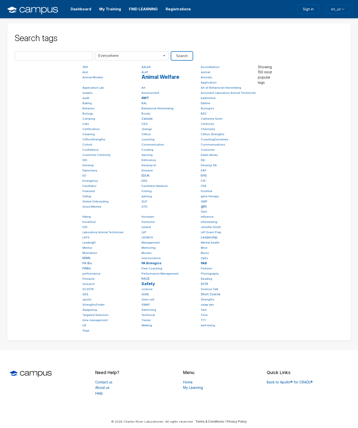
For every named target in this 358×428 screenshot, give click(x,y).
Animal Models (92, 77)
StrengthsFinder (93, 304)
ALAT (144, 72)
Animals (206, 77)
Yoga (85, 330)
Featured (88, 191)
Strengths (207, 299)
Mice (204, 247)
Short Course (210, 294)
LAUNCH (147, 237)
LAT (143, 232)
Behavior (88, 108)
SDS (85, 294)
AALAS (146, 67)
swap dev (207, 304)
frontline (206, 191)
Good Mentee (91, 206)
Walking (146, 325)
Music (205, 253)
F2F (203, 180)
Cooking (147, 149)
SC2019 (87, 289)
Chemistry (208, 129)
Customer (208, 149)
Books (146, 113)
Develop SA (209, 165)
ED (84, 175)
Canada (147, 118)
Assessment (150, 93)
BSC (204, 113)
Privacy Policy (237, 421)
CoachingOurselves (214, 139)
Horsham (147, 216)
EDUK (145, 175)
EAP (203, 170)
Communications (213, 144)
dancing (147, 155)
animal (205, 72)
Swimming (148, 310)
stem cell (147, 299)
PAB (204, 263)
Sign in (308, 9)
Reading (206, 278)
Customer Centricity (96, 155)
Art (143, 87)
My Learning (193, 387)
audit (85, 98)
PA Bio (87, 263)
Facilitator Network (154, 186)
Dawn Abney (209, 155)
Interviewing (209, 222)
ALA (85, 72)
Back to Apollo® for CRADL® (290, 382)
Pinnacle (88, 278)
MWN (86, 258)
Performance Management (160, 273)
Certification (91, 129)
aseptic (87, 93)
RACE (145, 278)
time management (95, 320)
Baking (87, 103)
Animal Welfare (160, 77)
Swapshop (89, 310)
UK (84, 325)
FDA (203, 186)
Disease (147, 170)
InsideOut (89, 222)
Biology (87, 113)
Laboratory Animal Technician (103, 232)
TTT (203, 320)
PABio (86, 268)
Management (150, 242)
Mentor (87, 247)
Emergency (90, 180)
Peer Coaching (151, 268)
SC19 (204, 284)
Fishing (146, 191)
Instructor (148, 222)
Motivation (89, 253)
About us (102, 387)
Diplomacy (89, 170)
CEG (144, 124)
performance (91, 273)
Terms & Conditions (209, 421)
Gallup (86, 196)
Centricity (207, 124)
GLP (144, 201)
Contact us (103, 382)
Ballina (205, 103)
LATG (86, 237)
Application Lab (93, 87)
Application (209, 82)
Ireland (146, 227)
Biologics (207, 108)
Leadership (209, 237)
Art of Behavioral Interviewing (221, 87)
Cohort (87, 144)
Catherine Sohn (211, 118)
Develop (88, 165)
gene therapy (210, 196)
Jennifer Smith (211, 227)
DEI (203, 160)
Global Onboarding (95, 201)
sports (87, 299)
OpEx (204, 258)
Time (204, 315)
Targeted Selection (95, 315)
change (146, 129)
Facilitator (89, 186)
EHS (204, 175)
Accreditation (210, 67)
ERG (144, 180)
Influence (207, 216)
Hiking (86, 216)
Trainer (146, 320)
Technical (148, 315)
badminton (208, 98)
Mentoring (148, 247)
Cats (85, 124)
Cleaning (88, 134)
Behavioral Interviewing (157, 108)
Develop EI (148, 165)
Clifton (146, 134)
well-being (208, 325)
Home (188, 382)
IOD (84, 227)
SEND (145, 294)
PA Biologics (151, 263)
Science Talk (209, 289)
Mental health (210, 242)
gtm (204, 206)
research (88, 284)
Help (99, 393)
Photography (210, 273)
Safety (148, 283)
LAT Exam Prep (211, 232)
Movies (146, 253)
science (147, 289)
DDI (84, 160)
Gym (204, 211)
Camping (88, 118)
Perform (206, 268)
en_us (336, 9)
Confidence (90, 149)
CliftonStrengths (93, 139)
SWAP (145, 304)
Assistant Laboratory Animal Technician (228, 93)
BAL (144, 103)
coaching (148, 139)
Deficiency (148, 160)
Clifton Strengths (212, 134)
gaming (146, 196)
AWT (145, 98)
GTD (144, 206)
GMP (204, 201)
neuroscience (151, 258)
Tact (204, 310)
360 (85, 67)
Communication (152, 144)
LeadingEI (89, 242)
